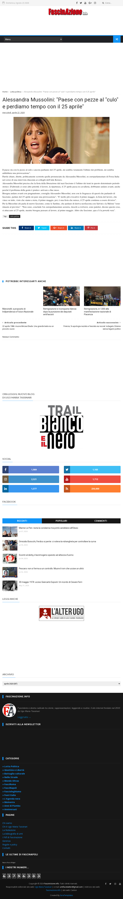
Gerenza (6, 840)
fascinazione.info (53, 890)
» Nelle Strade (10, 777)
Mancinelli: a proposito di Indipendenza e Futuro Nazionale (17, 310)
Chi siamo (7, 823)
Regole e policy (9, 844)
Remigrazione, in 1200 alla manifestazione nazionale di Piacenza (97, 312)
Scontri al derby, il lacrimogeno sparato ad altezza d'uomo (46, 555)
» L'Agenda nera (11, 798)
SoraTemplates (66, 895)
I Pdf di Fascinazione (12, 837)
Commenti (100, 521)
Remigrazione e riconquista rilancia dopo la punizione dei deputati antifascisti (59, 312)
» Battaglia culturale (13, 773)
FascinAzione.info (51, 883)
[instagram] (95, 3)
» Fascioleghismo (11, 791)
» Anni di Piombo (11, 805)
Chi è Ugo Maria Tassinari (14, 826)
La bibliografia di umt (12, 833)
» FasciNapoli (9, 787)
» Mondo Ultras (10, 780)
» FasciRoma (9, 784)
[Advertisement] (61, 26)
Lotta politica (15, 91)
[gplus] (90, 3)
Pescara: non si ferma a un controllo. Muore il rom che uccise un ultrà (51, 568)
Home (5, 91)
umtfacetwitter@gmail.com (71, 887)
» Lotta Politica (10, 766)
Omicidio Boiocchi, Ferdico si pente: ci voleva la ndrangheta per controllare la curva (57, 541)
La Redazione (9, 830)
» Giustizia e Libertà (13, 770)
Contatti (6, 848)
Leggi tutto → (24, 717)
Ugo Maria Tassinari (43, 887)
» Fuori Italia (9, 795)
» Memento (8, 802)
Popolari (61, 521)
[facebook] (77, 3)
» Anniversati (9, 809)
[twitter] (81, 3)
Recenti (22, 521)
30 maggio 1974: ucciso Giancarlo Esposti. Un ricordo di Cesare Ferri (50, 582)
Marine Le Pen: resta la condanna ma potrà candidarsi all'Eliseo (48, 528)
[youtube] (85, 3)
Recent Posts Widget (8, 863)
